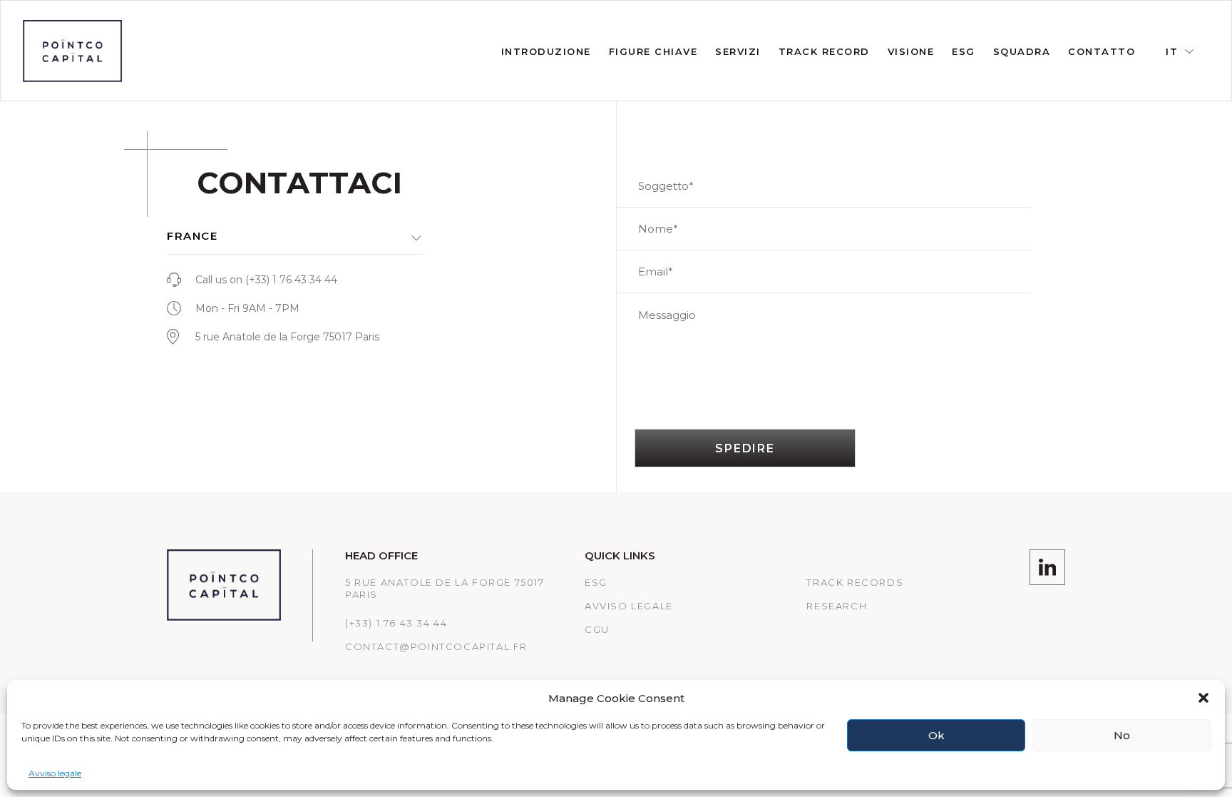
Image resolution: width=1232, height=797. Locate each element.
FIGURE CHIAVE (653, 51)
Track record (824, 51)
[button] (1203, 698)
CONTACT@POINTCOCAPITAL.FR (436, 646)
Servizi (738, 51)
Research (836, 605)
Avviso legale (55, 773)
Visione (911, 51)
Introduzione (546, 51)
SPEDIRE (745, 448)
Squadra (1022, 51)
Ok (936, 735)
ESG (963, 51)
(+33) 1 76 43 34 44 (291, 279)
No (1122, 735)
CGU (597, 629)
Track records (854, 582)
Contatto (1101, 51)
